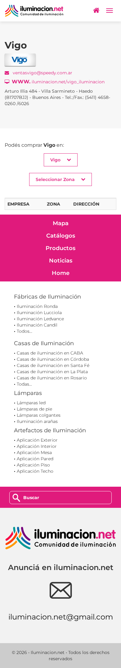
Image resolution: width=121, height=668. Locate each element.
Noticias (60, 260)
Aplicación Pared (35, 459)
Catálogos (60, 235)
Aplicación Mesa (34, 452)
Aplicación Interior (37, 446)
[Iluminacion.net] (34, 10)
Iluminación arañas (37, 421)
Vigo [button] (55, 160)
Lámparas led (31, 403)
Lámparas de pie (34, 409)
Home (60, 273)
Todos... (24, 331)
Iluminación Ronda (37, 306)
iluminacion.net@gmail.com (60, 616)
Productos (60, 248)
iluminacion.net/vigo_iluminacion (58, 82)
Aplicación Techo (35, 471)
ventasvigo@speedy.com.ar (41, 73)
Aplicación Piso (33, 465)
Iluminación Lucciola (39, 312)
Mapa (61, 223)
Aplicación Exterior (37, 440)
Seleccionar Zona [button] (55, 179)
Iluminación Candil (37, 325)
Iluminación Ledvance (40, 319)
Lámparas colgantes (38, 415)
